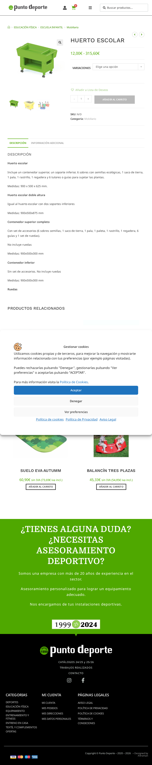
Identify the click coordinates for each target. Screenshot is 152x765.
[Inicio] (9, 27)
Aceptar (76, 390)
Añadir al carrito (115, 99)
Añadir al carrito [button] (41, 486)
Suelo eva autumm (40, 471)
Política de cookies (50, 419)
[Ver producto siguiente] (141, 34)
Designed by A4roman (141, 754)
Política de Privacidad (82, 419)
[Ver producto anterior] (135, 34)
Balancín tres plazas (111, 471)
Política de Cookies (74, 382)
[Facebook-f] (83, 680)
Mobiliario (73, 27)
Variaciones (81, 68)
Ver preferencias (76, 412)
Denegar (76, 401)
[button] (60, 42)
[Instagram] (69, 680)
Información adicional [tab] (47, 143)
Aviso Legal (108, 419)
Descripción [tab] (18, 143)
